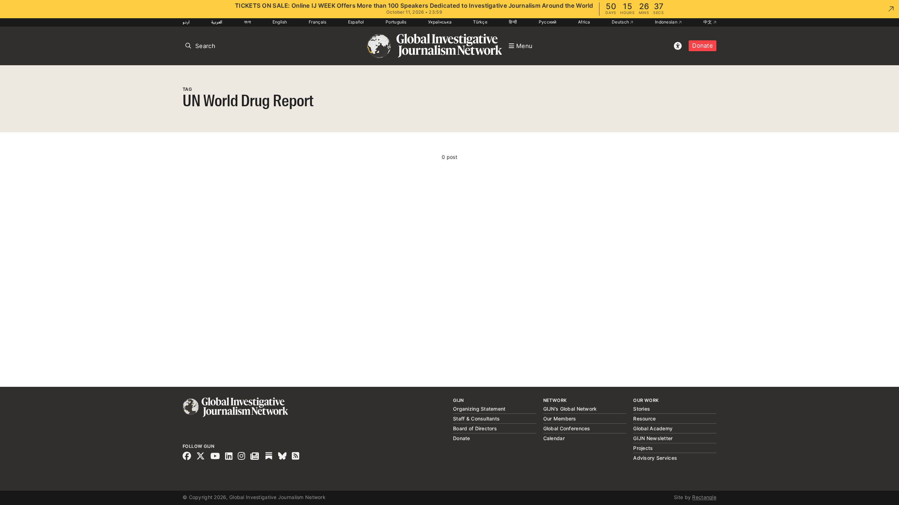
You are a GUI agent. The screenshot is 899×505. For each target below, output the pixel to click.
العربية (216, 22)
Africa (584, 22)
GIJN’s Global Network (570, 409)
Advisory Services (655, 458)
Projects (643, 448)
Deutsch (621, 22)
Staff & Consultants (476, 419)
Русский (548, 22)
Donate (702, 45)
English (280, 22)
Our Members (559, 419)
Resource (644, 419)
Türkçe (480, 22)
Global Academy (652, 428)
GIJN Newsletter (652, 438)
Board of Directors (475, 428)
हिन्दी (513, 22)
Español (356, 22)
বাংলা (247, 22)
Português (396, 22)
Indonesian (666, 22)
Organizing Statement (479, 409)
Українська (440, 22)
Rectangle (704, 497)
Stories (641, 409)
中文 (708, 22)
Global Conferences (566, 428)
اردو (186, 22)
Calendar (554, 438)
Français (317, 22)
